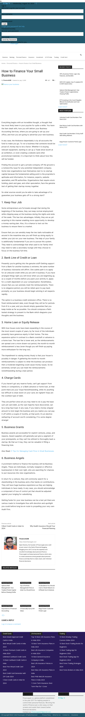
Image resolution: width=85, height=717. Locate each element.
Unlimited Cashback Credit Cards (14, 657)
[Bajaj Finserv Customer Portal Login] (47, 601)
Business (5, 57)
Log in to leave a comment (11, 624)
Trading (56, 57)
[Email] (43, 519)
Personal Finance (21, 57)
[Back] (36, 3)
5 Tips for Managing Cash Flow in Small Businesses (32, 451)
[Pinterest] (27, 519)
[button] (80, 55)
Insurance (31, 57)
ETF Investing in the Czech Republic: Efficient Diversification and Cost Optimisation (71, 102)
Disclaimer (74, 715)
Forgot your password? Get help (13, 26)
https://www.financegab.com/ (27, 542)
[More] (48, 519)
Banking (12, 57)
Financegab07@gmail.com (41, 712)
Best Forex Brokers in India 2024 (71, 670)
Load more (62, 107)
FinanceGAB (7, 80)
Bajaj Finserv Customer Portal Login (70, 142)
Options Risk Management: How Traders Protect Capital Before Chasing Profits (69, 92)
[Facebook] (3, 3)
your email (5, 37)
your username (7, 14)
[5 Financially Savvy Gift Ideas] (28, 601)
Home (3, 63)
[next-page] (4, 615)
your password (7, 21)
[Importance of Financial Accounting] (10, 601)
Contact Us (66, 715)
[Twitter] (9, 3)
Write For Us (56, 715)
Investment (39, 57)
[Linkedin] (7, 3)
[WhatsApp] (33, 519)
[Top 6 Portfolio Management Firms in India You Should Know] (28, 578)
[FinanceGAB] (10, 550)
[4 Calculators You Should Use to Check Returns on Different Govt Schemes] (47, 578)
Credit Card (64, 57)
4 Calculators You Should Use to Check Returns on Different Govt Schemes (47, 588)
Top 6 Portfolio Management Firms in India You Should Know (27, 588)
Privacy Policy (46, 715)
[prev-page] (2, 615)
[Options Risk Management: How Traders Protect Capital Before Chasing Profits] (10, 578)
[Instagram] (5, 3)
